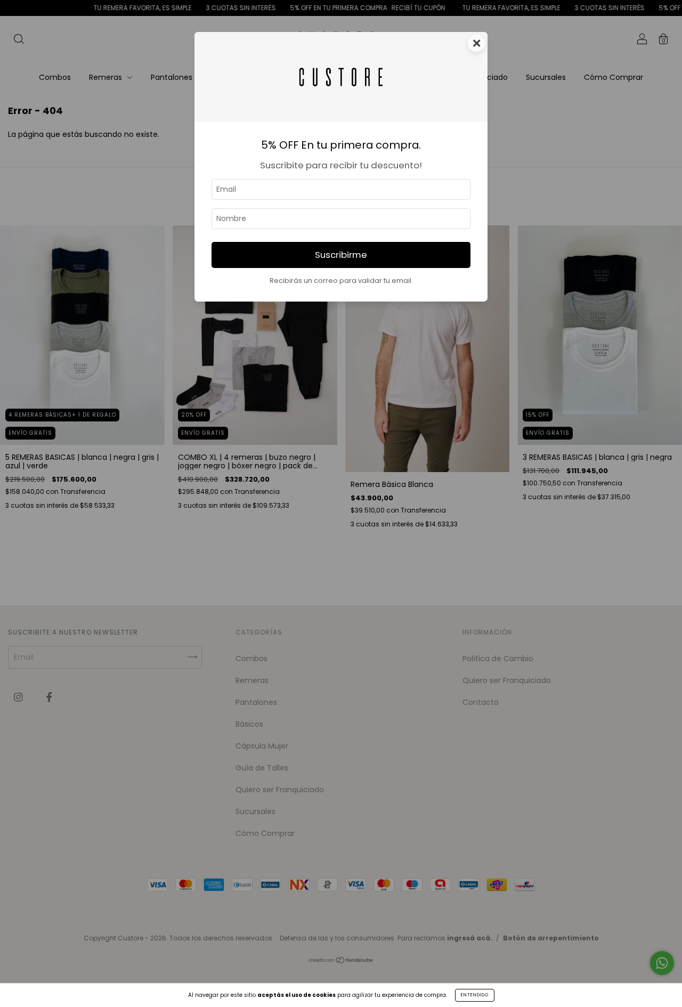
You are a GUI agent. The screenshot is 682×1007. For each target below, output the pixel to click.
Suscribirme (341, 254)
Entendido (475, 995)
